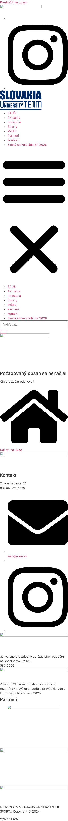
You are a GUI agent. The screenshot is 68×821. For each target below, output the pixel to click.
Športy (12, 126)
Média (12, 131)
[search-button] (3, 331)
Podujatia (14, 122)
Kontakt (13, 140)
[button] (34, 215)
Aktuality (14, 117)
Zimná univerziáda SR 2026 (27, 145)
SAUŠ (12, 113)
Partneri (13, 135)
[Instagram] (38, 88)
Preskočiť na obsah (13, 2)
